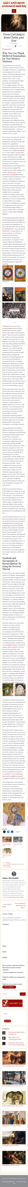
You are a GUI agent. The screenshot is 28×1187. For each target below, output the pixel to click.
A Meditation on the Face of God (10, 1165)
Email (4, 952)
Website (4, 957)
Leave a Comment (7, 867)
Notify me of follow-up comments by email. (13, 978)
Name (4, 946)
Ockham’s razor (11, 172)
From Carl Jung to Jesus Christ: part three (6, 844)
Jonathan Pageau (12, 645)
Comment (5, 924)
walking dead (9, 229)
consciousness (19, 864)
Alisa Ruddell (19, 46)
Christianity (13, 864)
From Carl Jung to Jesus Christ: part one (17, 844)
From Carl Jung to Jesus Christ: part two (6, 855)
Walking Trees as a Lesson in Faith (11, 1125)
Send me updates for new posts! (13, 972)
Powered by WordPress (8, 1181)
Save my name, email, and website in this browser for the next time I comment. (13, 968)
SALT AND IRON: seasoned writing (14, 4)
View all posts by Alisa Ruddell (15, 897)
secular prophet (7, 328)
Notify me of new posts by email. (12, 984)
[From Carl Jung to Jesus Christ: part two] (7, 850)
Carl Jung (8, 864)
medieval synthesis (18, 150)
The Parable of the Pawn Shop (10, 1145)
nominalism (15, 174)
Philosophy (8, 862)
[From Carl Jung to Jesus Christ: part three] (7, 839)
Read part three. (7, 49)
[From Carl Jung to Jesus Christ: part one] (18, 839)
